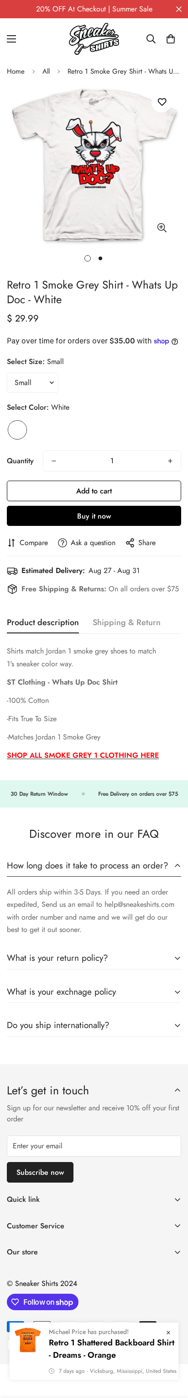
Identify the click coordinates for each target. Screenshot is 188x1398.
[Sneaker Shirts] (94, 38)
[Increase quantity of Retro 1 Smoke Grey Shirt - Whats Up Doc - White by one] (170, 461)
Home (16, 71)
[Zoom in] (161, 227)
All (46, 71)
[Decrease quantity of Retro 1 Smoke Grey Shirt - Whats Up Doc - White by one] (53, 461)
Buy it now (94, 516)
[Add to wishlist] (161, 102)
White (17, 430)
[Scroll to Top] (171, 1349)
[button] (170, 38)
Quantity (20, 460)
